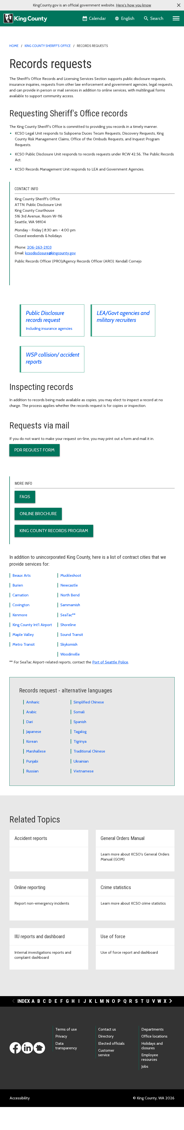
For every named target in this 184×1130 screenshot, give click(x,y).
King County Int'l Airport (32, 624)
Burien (17, 585)
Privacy (61, 1036)
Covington (20, 605)
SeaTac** (67, 615)
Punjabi (32, 761)
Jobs (144, 1066)
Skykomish (68, 644)
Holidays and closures (152, 1045)
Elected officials (111, 1043)
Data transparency (66, 1045)
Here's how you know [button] (133, 5)
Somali (79, 712)
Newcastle (69, 585)
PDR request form (34, 450)
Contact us (107, 1029)
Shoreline (68, 624)
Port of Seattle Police (110, 662)
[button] (178, 5)
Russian (32, 771)
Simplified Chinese (89, 702)
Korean (32, 741)
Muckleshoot (70, 575)
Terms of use (66, 1029)
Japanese (33, 731)
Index (23, 1001)
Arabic (31, 712)
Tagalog (80, 731)
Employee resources (149, 1057)
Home (13, 46)
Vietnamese (84, 771)
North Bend (70, 595)
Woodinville (70, 654)
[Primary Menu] (176, 18)
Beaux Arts (21, 575)
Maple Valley (23, 634)
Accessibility (20, 1098)
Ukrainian (81, 761)
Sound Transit (71, 634)
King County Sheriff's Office (48, 46)
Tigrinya (80, 741)
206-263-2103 (39, 247)
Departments (152, 1029)
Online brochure (38, 513)
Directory (106, 1036)
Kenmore (19, 615)
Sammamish (70, 605)
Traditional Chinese (89, 751)
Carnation (20, 595)
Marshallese (36, 751)
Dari (29, 721)
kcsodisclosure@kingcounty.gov (50, 253)
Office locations (154, 1036)
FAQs (25, 496)
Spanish (80, 721)
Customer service (106, 1052)
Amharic (32, 702)
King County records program (54, 530)
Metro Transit (23, 644)
